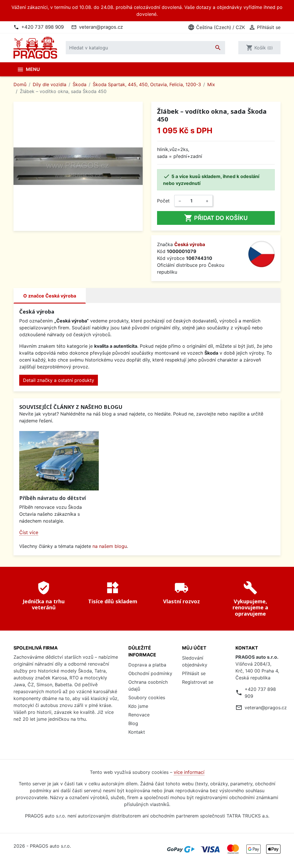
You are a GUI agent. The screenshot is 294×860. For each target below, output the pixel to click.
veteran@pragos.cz (101, 27)
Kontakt (136, 732)
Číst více (28, 532)
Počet (163, 201)
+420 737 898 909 (42, 27)
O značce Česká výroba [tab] (49, 296)
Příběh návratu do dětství (52, 497)
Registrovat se (197, 682)
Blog (133, 723)
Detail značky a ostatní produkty (58, 380)
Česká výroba (189, 244)
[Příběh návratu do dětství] (59, 460)
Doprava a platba (147, 665)
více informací (189, 772)
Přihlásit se (194, 673)
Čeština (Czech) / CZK (216, 27)
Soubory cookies (146, 697)
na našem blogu (109, 546)
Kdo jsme (138, 706)
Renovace (139, 715)
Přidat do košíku (216, 218)
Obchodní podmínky (150, 673)
